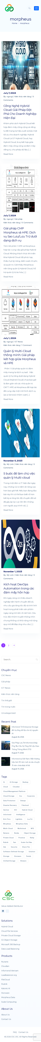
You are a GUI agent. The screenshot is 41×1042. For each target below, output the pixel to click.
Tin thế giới (6, 700)
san (14, 842)
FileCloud (5, 980)
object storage (30, 833)
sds (4, 847)
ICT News (19, 342)
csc (20, 796)
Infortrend (7, 815)
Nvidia (16, 833)
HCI (15, 810)
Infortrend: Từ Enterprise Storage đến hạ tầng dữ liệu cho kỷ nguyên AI (25, 730)
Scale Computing (9, 1002)
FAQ (15, 1032)
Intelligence (20, 815)
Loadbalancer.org (9, 975)
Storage (6, 856)
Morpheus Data (22, 824)
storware (17, 856)
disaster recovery (10, 805)
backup (25, 782)
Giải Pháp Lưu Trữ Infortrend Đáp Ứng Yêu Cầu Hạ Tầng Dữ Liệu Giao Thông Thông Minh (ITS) (25, 746)
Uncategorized (8, 713)
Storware (5, 993)
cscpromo (31, 796)
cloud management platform (14, 791)
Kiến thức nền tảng (23, 97)
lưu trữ (29, 819)
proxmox (21, 838)
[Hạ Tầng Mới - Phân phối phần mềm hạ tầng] (9, 7)
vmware (23, 861)
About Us (5, 1015)
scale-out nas (26, 842)
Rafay (32, 838)
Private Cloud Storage (11, 935)
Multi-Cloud (8, 828)
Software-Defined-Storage (13, 852)
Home (14, 23)
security (14, 847)
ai (4, 782)
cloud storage (8, 796)
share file (26, 847)
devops (23, 801)
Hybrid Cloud (7, 927)
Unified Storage (9, 861)
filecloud (25, 805)
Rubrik (4, 984)
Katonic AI (5, 988)
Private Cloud (8, 838)
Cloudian (5, 966)
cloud (5, 787)
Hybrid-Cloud (27, 810)
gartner (6, 810)
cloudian (16, 787)
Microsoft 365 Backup (10, 944)
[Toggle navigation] (36, 8)
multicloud (22, 828)
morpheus (24, 23)
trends (28, 856)
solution (32, 852)
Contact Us (6, 1019)
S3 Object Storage (9, 940)
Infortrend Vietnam (9, 971)
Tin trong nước (8, 707)
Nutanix (6, 833)
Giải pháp (19, 219)
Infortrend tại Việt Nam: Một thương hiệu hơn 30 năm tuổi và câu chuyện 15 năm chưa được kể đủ (26, 762)
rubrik (5, 842)
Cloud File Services (9, 931)
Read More (8, 154)
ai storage (14, 782)
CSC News (6, 675)
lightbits (19, 819)
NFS (32, 828)
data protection (9, 801)
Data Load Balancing (10, 949)
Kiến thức (7, 819)
